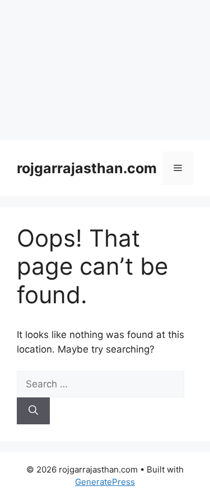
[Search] (33, 410)
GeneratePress (105, 481)
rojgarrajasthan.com (87, 168)
